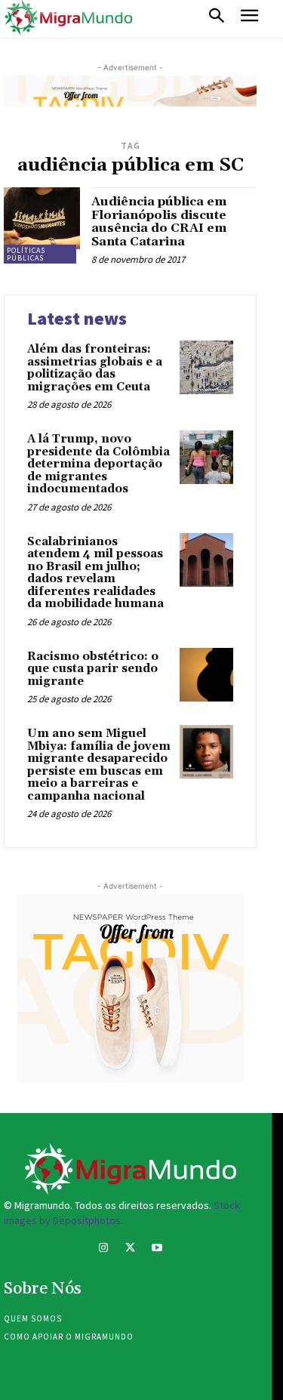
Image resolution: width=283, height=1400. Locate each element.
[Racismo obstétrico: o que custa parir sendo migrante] (206, 675)
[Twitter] (130, 1249)
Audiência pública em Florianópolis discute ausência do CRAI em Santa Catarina (158, 221)
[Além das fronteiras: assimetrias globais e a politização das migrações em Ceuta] (206, 367)
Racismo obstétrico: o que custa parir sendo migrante (92, 669)
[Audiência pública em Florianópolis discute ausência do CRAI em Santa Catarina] (42, 225)
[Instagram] (103, 1249)
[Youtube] (156, 1249)
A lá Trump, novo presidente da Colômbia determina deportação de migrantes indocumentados (98, 464)
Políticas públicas (26, 254)
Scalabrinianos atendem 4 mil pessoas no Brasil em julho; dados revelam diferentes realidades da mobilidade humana (95, 573)
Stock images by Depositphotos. (122, 1212)
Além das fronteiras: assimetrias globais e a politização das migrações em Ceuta (94, 368)
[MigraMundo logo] (68, 18)
